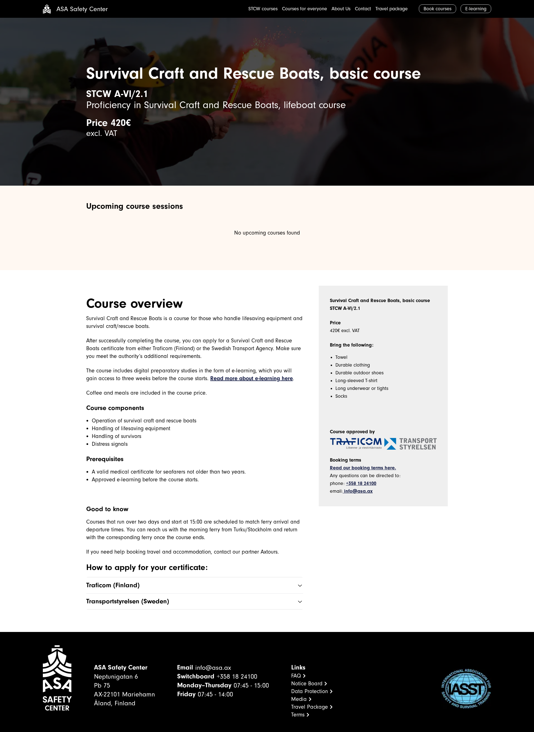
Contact (363, 9)
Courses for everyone (304, 9)
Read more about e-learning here (251, 378)
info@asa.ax (358, 491)
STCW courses (263, 9)
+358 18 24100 (361, 483)
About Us (341, 9)
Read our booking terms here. (363, 468)
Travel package (391, 9)
